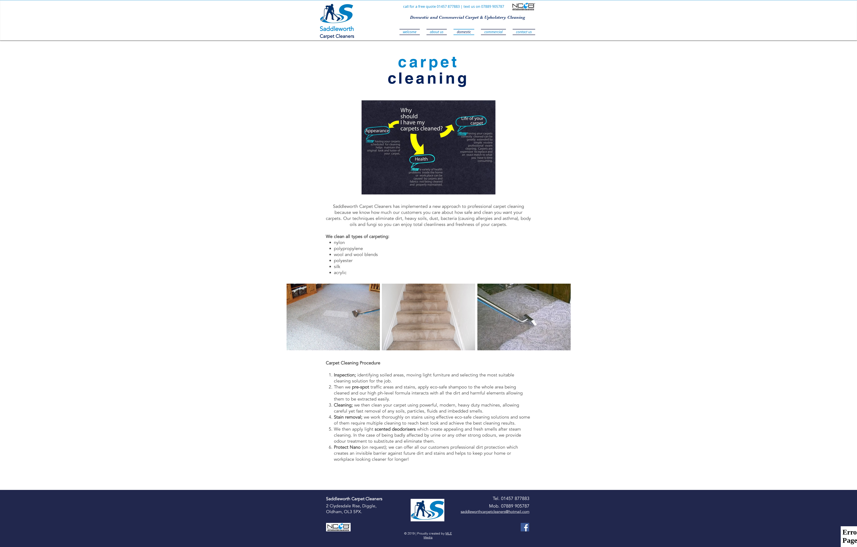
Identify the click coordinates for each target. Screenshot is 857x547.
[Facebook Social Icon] (525, 527)
